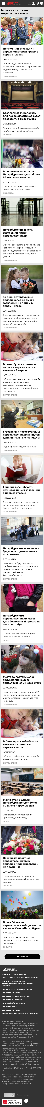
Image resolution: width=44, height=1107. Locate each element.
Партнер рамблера (23, 1095)
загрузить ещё (22, 956)
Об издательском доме (14, 974)
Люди (6, 640)
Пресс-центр (8, 978)
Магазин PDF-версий (27, 978)
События (7, 886)
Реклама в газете (23, 989)
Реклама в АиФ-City (12, 1000)
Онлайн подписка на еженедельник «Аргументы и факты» (17, 983)
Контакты (7, 989)
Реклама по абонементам (15, 996)
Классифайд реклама (13, 1003)
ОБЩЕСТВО (8, 193)
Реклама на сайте (11, 993)
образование (10, 76)
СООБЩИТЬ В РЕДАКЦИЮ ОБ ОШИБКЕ (20, 1014)
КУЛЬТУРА (8, 135)
